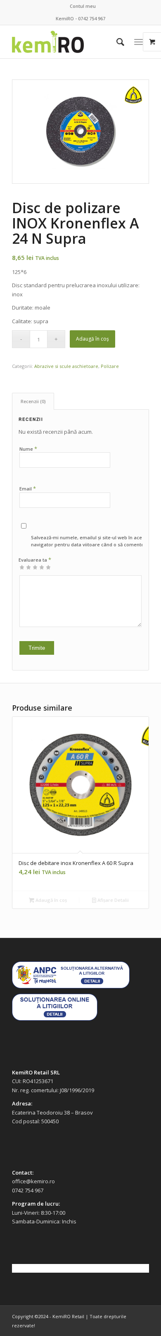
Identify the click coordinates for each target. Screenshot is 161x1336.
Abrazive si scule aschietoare (66, 366)
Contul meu (83, 6)
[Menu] (138, 42)
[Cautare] (116, 41)
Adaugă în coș (92, 338)
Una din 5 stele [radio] (22, 567)
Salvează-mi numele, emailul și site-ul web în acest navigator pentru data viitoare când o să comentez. (89, 541)
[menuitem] (83, 6)
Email (27, 488)
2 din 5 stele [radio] (25, 567)
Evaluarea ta (35, 559)
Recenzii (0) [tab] (33, 401)
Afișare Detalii (112, 900)
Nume (28, 448)
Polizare (110, 366)
